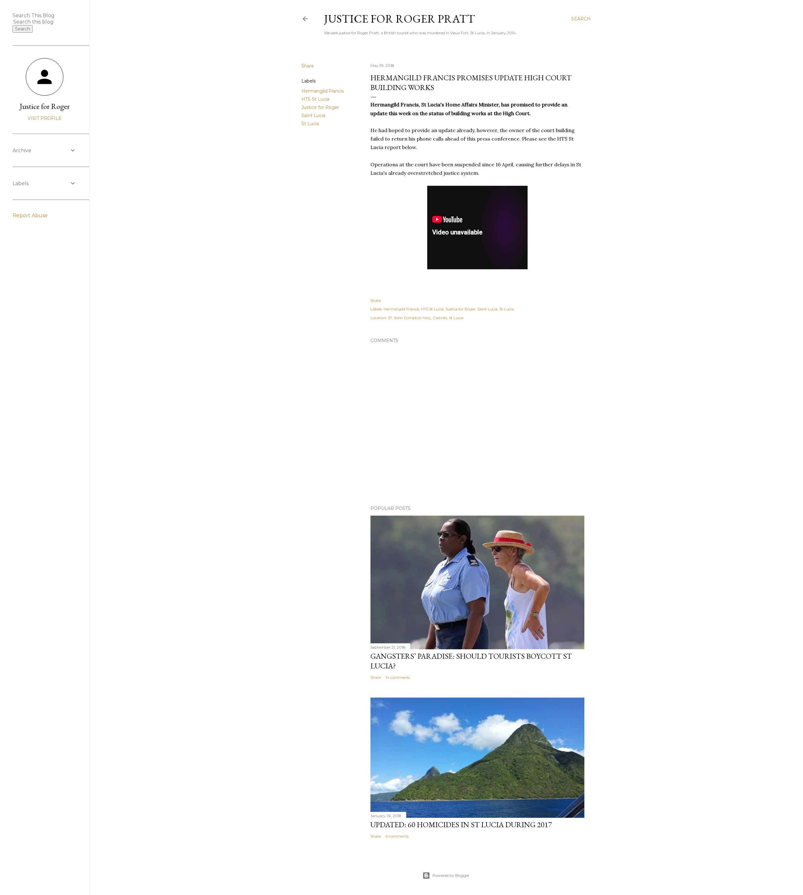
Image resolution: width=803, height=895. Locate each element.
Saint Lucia (313, 115)
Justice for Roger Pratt (399, 18)
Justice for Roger (320, 107)
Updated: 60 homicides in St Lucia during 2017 (461, 824)
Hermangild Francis (322, 91)
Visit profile (44, 118)
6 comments (397, 836)
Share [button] (307, 66)
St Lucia (310, 123)
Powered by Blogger (451, 875)
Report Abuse (30, 215)
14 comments (398, 677)
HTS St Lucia (315, 99)
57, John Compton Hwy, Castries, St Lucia (425, 317)
